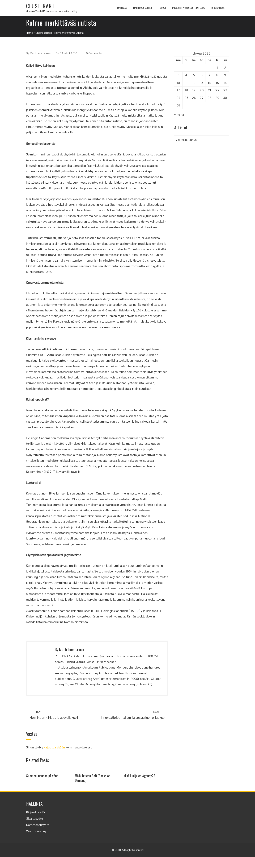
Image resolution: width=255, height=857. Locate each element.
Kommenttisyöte (37, 825)
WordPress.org (36, 831)
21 (209, 90)
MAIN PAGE (122, 7)
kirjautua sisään (54, 747)
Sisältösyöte (34, 819)
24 (178, 98)
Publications (217, 7)
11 (186, 83)
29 (217, 98)
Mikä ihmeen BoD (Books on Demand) (92, 778)
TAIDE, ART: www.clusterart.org (188, 7)
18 (186, 90)
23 (225, 90)
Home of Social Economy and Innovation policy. (52, 11)
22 (217, 90)
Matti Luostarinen (142, 7)
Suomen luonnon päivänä (42, 775)
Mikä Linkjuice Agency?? (139, 775)
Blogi (163, 7)
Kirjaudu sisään (36, 812)
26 (194, 98)
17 (178, 90)
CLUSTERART (40, 6)
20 (202, 90)
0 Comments (94, 53)
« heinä (179, 115)
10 (178, 83)
